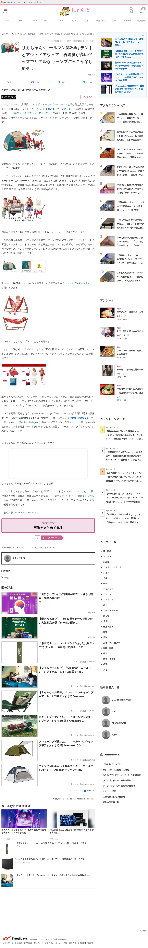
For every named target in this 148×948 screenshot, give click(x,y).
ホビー (106, 605)
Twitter (72, 418)
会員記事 (141, 20)
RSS (66, 943)
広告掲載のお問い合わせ (112, 796)
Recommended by (77, 791)
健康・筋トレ (109, 626)
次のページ (54, 537)
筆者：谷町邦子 (20, 558)
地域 (74, 20)
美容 (105, 670)
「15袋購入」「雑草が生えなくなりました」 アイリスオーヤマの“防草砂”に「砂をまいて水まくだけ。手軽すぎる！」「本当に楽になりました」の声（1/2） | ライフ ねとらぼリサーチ (124, 522)
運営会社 (72, 943)
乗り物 (106, 616)
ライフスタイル (110, 610)
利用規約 (143, 931)
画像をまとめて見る (48, 527)
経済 (105, 664)
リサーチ (128, 20)
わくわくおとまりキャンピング (54, 109)
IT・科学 (107, 551)
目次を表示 (87, 97)
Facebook (20, 512)
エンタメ (33, 20)
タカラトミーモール (60, 117)
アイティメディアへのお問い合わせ (117, 786)
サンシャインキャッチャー (78, 283)
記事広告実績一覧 (109, 802)
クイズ (47, 20)
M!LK (114, 711)
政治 (105, 653)
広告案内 (27, 943)
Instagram (83, 418)
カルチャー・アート (112, 567)
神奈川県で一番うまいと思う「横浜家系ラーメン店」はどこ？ (130, 393)
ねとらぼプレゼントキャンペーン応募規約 (120, 775)
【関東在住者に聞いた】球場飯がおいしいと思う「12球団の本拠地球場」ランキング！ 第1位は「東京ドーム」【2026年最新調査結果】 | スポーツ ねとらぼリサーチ (124, 439)
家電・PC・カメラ (111, 643)
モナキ (115, 735)
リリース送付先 (108, 791)
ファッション (109, 599)
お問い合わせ (38, 943)
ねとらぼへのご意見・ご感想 (114, 769)
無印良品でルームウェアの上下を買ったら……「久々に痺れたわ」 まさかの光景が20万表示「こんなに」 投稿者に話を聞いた (130, 140)
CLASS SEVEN (119, 723)
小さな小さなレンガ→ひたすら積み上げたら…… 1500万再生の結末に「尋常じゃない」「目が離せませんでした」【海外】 (130, 157)
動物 (114, 20)
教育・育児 (101, 20)
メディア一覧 (8, 943)
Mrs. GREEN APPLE (121, 700)
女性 (6, 578)
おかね (106, 562)
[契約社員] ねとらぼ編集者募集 (115, 780)
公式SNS (19, 943)
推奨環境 (89, 943)
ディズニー (108, 589)
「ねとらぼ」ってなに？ (112, 764)
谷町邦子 (91, 75)
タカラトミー (11, 104)
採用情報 (81, 943)
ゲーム (106, 583)
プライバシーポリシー (53, 943)
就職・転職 (108, 648)
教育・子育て (109, 659)
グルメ (60, 20)
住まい (87, 20)
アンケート (107, 300)
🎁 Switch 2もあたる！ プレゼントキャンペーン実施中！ (21, 2)
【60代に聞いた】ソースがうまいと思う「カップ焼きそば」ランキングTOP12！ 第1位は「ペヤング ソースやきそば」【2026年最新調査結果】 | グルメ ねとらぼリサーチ (125, 481)
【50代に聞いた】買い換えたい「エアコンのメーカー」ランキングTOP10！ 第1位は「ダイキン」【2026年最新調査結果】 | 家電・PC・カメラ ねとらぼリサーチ (124, 501)
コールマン (59, 104)
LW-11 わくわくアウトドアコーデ (30, 113)
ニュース (20, 20)
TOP (7, 20)
